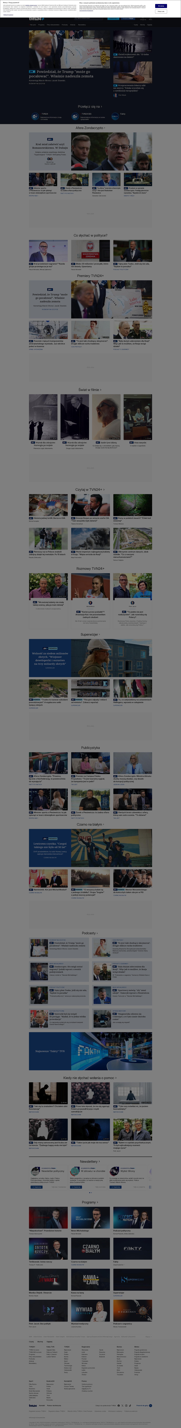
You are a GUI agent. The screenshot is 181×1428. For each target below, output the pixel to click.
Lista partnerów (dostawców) (86, 10)
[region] (90, 9)
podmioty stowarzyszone (31, 5)
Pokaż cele (161, 11)
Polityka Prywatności (8, 14)
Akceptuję (161, 6)
